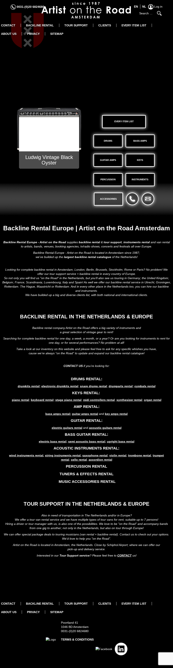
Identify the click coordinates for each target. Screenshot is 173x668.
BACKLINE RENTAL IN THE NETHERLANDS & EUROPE (86, 316)
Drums (108, 141)
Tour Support (76, 25)
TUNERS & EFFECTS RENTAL (86, 474)
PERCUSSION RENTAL (86, 466)
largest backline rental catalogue (87, 257)
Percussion (108, 179)
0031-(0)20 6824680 (30, 6)
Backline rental (40, 25)
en (136, 6)
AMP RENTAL (86, 407)
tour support (113, 242)
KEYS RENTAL (85, 393)
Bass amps (140, 141)
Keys (140, 160)
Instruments (140, 179)
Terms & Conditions (77, 639)
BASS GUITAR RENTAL (86, 434)
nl (144, 6)
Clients (104, 25)
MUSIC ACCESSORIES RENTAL (87, 481)
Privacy (33, 33)
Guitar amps (108, 160)
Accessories (108, 199)
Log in (157, 6)
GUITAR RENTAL (86, 420)
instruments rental (136, 242)
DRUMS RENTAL (86, 379)
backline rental (89, 242)
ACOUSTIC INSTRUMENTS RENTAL (86, 448)
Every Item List (134, 25)
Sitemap (56, 33)
